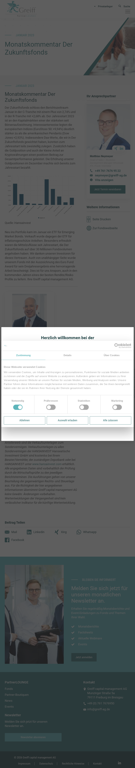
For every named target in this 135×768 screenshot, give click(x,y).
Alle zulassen (110, 420)
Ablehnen (24, 420)
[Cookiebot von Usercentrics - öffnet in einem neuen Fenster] (116, 345)
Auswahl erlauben (67, 420)
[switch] (51, 407)
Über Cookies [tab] (112, 355)
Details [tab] (68, 355)
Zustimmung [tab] (23, 355)
